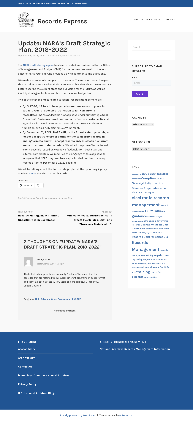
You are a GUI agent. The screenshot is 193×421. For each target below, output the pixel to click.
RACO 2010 (157, 233)
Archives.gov (26, 357)
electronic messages (143, 192)
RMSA (160, 259)
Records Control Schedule (150, 237)
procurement (138, 233)
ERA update (136, 211)
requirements (150, 259)
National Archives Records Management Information (135, 349)
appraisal (135, 174)
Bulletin (152, 174)
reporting (137, 259)
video (154, 277)
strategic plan (66, 198)
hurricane (151, 217)
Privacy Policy (27, 384)
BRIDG (143, 173)
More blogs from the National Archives (43, 375)
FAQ (142, 211)
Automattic (125, 415)
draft (165, 188)
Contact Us (25, 366)
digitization (155, 183)
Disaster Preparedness (147, 188)
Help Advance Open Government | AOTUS (58, 299)
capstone (162, 173)
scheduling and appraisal (149, 263)
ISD (157, 217)
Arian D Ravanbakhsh (50, 55)
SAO (165, 260)
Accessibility (26, 349)
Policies (170, 19)
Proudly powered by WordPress (77, 415)
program (148, 233)
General (76, 55)
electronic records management (41, 198)
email (164, 205)
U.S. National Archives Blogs (36, 393)
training (143, 272)
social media (152, 267)
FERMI (149, 211)
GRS (158, 211)
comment (136, 179)
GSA (163, 211)
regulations (161, 255)
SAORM (135, 263)
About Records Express (146, 19)
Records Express (62, 21)
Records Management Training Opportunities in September (38, 216)
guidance (139, 216)
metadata (156, 224)
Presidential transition (157, 228)
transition (148, 277)
